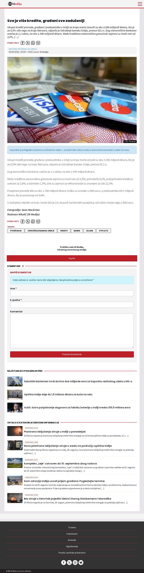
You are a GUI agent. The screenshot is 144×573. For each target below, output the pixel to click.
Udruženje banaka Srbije (41, 230)
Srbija (34, 49)
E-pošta (16, 300)
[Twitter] (69, 562)
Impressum (72, 533)
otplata (103, 230)
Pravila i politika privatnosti (72, 552)
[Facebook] (63, 562)
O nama (72, 527)
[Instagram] (75, 562)
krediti (64, 230)
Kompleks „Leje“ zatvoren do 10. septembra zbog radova (60, 463)
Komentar (16, 311)
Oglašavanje (72, 546)
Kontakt (72, 540)
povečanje (16, 230)
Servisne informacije (19, 49)
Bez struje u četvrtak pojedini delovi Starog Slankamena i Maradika (67, 498)
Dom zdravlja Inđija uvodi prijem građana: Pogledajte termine (64, 481)
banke (77, 230)
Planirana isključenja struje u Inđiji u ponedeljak (55, 431)
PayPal (72, 258)
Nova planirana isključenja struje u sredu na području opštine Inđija (68, 446)
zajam (89, 230)
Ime (13, 288)
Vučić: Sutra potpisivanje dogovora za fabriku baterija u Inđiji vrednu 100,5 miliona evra (77, 407)
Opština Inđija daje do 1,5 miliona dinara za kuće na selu (58, 394)
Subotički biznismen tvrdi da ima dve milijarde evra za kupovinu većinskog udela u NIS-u (78, 381)
